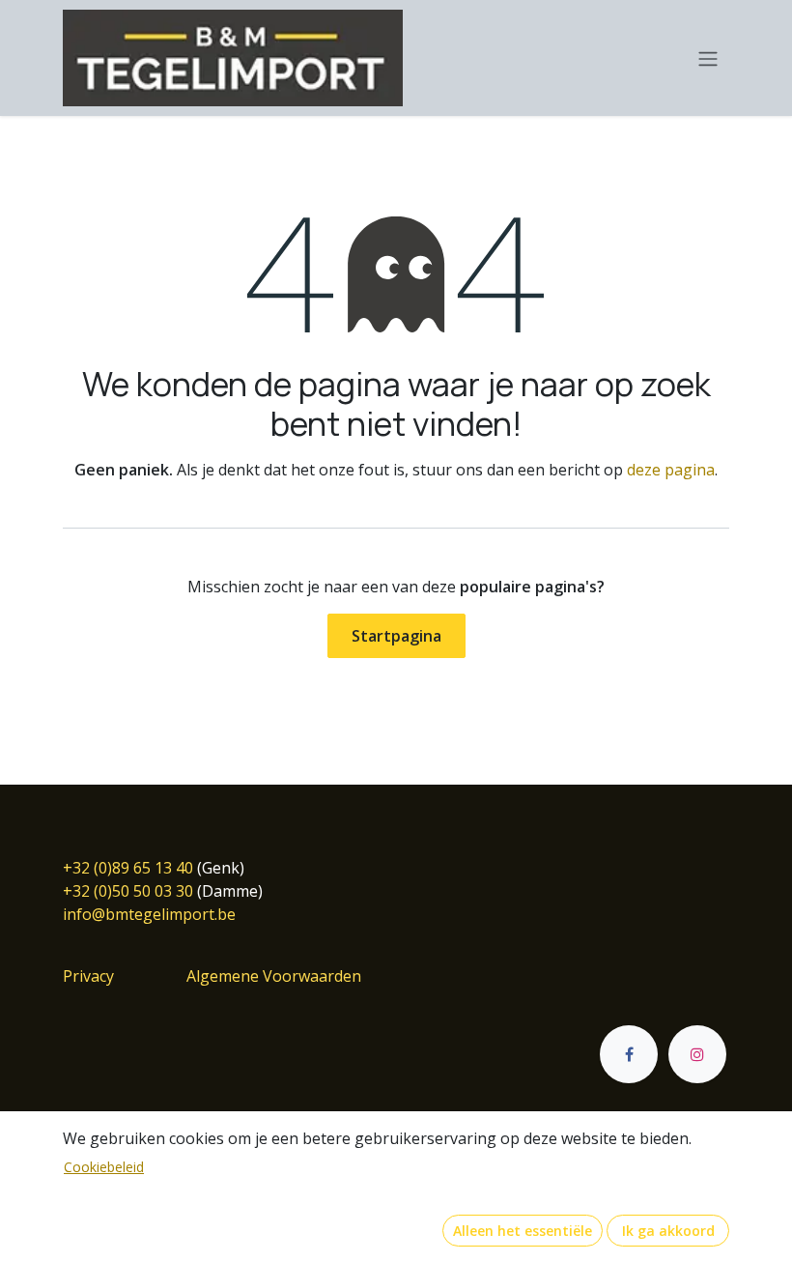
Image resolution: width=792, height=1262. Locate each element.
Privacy (88, 976)
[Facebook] (629, 1054)
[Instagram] (697, 1054)
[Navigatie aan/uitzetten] (708, 58)
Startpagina (396, 635)
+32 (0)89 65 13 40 (128, 867)
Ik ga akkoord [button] (668, 1230)
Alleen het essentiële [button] (522, 1230)
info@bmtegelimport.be (149, 914)
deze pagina (671, 469)
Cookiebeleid (104, 1167)
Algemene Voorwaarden (273, 976)
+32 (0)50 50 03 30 (128, 891)
